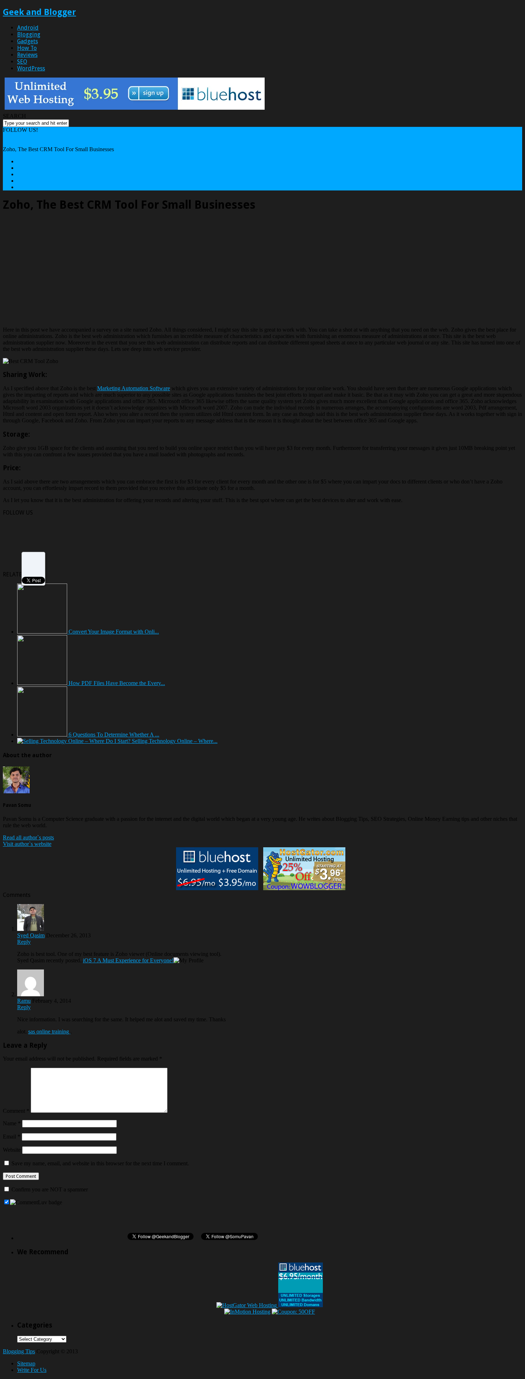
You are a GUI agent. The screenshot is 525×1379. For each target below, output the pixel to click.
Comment (16, 1111)
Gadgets (27, 41)
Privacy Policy (33, 187)
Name (12, 1123)
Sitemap (26, 1363)
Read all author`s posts (28, 837)
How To (27, 48)
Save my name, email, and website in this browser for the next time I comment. (100, 1163)
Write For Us (31, 1370)
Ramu (24, 1001)
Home (10, 136)
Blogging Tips (19, 1351)
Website (12, 1150)
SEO (22, 61)
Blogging (28, 34)
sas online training (49, 1031)
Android (28, 27)
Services (26, 174)
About (24, 161)
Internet (11, 143)
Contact (26, 168)
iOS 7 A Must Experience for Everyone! (128, 960)
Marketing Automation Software (133, 388)
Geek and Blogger (39, 12)
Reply (24, 942)
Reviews (27, 54)
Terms (24, 181)
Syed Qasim (31, 935)
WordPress (31, 68)
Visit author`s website (27, 844)
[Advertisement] (63, 269)
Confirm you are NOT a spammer (49, 1189)
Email (11, 1137)
